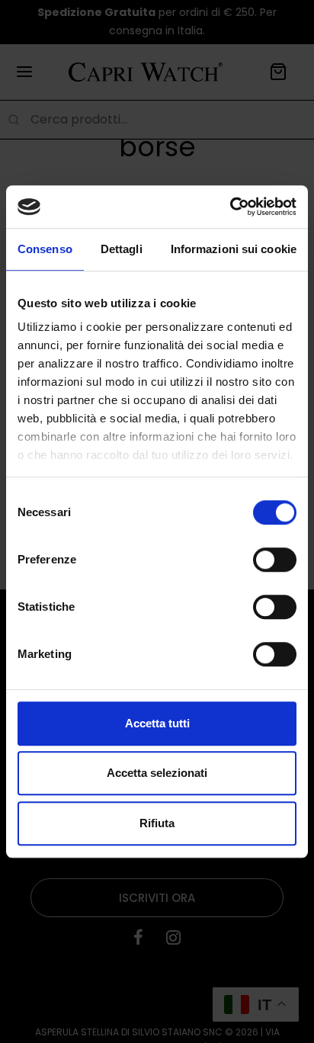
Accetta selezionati (157, 772)
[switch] (274, 559)
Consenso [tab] (45, 248)
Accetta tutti (157, 723)
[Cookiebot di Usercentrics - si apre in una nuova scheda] (229, 207)
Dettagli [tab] (122, 248)
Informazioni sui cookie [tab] (233, 248)
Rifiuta (157, 823)
